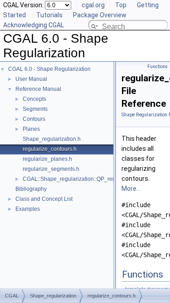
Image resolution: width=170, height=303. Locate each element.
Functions (157, 67)
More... (131, 188)
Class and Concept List (44, 199)
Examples (27, 209)
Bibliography (31, 189)
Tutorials (49, 15)
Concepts (34, 99)
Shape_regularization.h (52, 139)
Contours (34, 119)
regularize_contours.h (50, 149)
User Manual (31, 79)
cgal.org (93, 5)
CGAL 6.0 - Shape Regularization (49, 69)
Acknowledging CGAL (33, 25)
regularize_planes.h (47, 159)
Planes (31, 129)
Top (120, 5)
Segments (35, 109)
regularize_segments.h (51, 169)
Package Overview (99, 15)
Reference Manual (38, 89)
